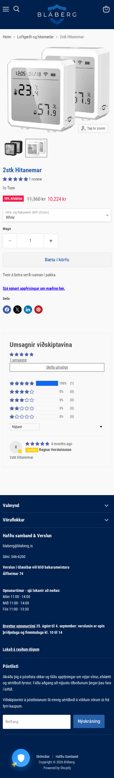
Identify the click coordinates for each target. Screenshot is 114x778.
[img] (37, 444)
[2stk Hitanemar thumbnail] (13, 148)
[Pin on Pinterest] (38, 309)
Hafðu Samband (67, 756)
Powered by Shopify (57, 768)
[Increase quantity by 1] (51, 241)
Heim (7, 37)
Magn (7, 229)
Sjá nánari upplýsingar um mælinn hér (33, 288)
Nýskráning (89, 721)
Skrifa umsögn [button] (57, 367)
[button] (16, 179)
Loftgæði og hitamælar (35, 37)
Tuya (11, 187)
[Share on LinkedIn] (28, 309)
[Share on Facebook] (7, 309)
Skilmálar (43, 756)
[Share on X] (17, 309)
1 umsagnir (18, 360)
